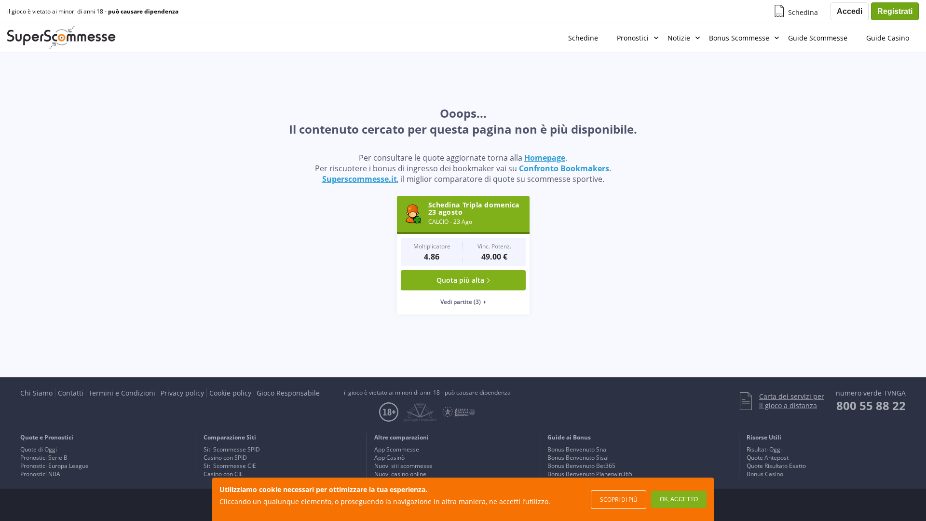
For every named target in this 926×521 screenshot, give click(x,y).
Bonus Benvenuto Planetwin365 (589, 474)
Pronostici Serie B (44, 457)
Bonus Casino (765, 474)
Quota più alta (460, 280)
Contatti (70, 393)
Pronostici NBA (40, 474)
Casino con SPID (225, 457)
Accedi (849, 11)
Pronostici (633, 37)
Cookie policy (230, 393)
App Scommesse (396, 449)
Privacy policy (182, 393)
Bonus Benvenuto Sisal (578, 457)
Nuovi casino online (400, 474)
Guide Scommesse (817, 37)
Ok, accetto (679, 499)
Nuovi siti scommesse (403, 466)
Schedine (583, 37)
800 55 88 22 (871, 405)
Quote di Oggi (38, 449)
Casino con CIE (223, 474)
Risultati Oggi (764, 449)
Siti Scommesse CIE (230, 466)
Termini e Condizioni (122, 393)
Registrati (894, 11)
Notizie (678, 37)
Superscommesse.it (359, 179)
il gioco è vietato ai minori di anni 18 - (92, 11)
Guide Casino (887, 37)
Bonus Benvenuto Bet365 (581, 466)
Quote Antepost (768, 457)
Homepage (544, 157)
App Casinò (389, 457)
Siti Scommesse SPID (232, 449)
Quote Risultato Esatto (776, 466)
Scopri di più (619, 499)
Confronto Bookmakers (564, 168)
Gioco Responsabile (288, 393)
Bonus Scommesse (739, 37)
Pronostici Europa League (54, 466)
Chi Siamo (36, 393)
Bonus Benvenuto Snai (577, 449)
